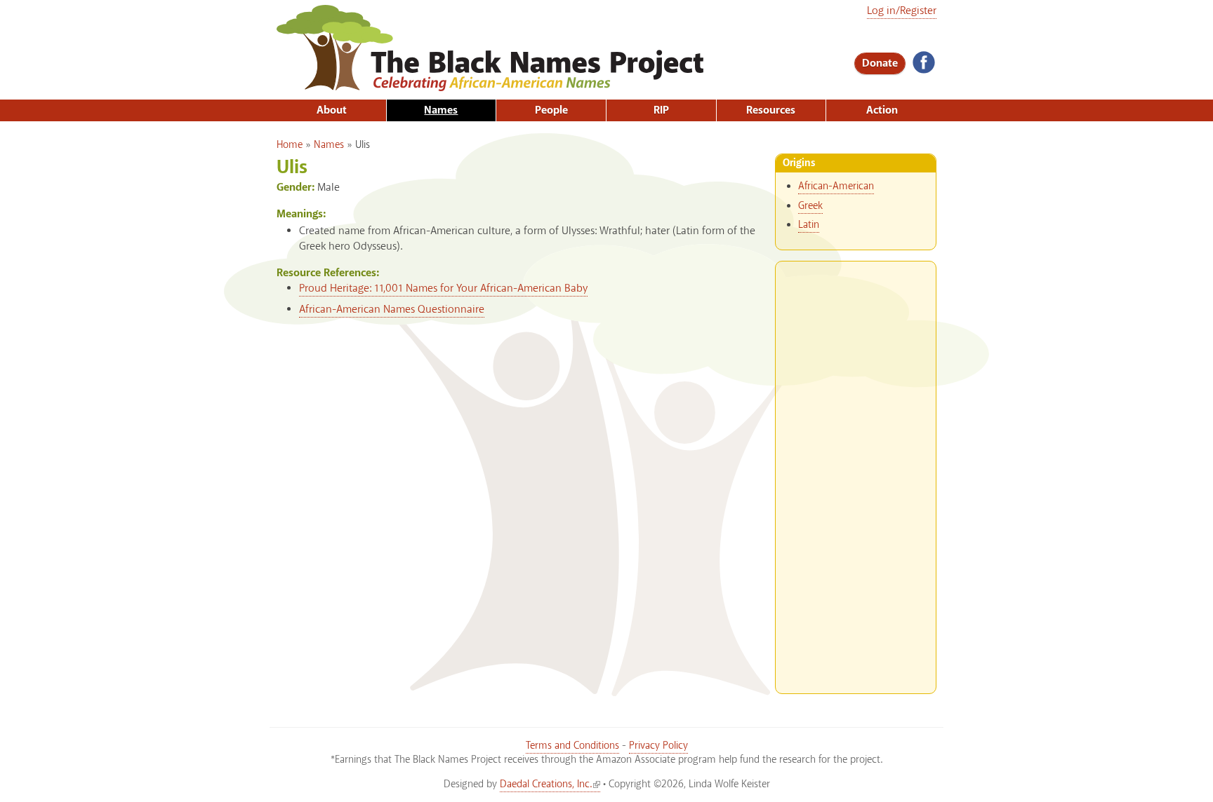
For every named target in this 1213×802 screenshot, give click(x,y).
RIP (661, 110)
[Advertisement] (856, 471)
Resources (770, 110)
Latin (808, 225)
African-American (836, 186)
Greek (810, 206)
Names (441, 110)
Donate (880, 63)
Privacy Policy (658, 746)
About (332, 110)
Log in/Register (901, 11)
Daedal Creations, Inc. (546, 784)
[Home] (490, 84)
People (551, 110)
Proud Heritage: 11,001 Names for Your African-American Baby (443, 288)
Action (882, 110)
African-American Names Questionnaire (391, 309)
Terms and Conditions (572, 746)
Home (290, 145)
